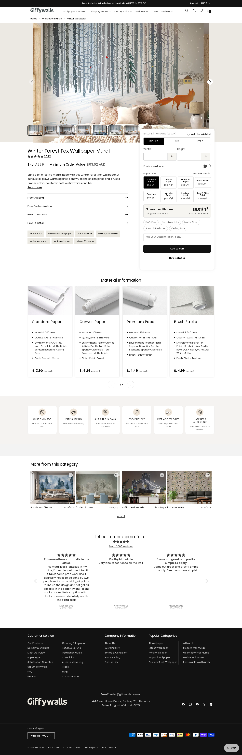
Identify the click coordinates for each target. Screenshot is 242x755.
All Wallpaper (156, 643)
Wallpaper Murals (52, 18)
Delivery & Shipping (38, 648)
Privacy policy (54, 747)
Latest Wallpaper (158, 648)
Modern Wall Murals (194, 648)
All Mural (188, 643)
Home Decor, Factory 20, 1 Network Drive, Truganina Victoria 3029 (121, 703)
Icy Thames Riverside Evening (133, 507)
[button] (76, 11)
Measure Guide (36, 652)
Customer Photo (71, 676)
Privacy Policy (112, 657)
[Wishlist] (201, 10)
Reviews (32, 676)
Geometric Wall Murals (196, 652)
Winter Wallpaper (76, 18)
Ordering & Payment (74, 643)
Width (147, 149)
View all (121, 516)
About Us (110, 643)
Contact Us (111, 662)
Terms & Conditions (116, 652)
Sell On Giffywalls (37, 666)
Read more (34, 187)
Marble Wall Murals (193, 657)
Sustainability (112, 648)
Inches (153, 141)
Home (33, 18)
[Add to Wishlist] (71, 475)
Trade (65, 666)
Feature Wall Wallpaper (59, 233)
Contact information (72, 747)
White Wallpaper (62, 241)
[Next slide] (130, 384)
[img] (121, 541)
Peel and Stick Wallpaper (163, 662)
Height (181, 149)
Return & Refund (71, 648)
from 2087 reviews (121, 546)
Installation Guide (72, 652)
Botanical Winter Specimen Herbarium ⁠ (179, 507)
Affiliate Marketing (72, 662)
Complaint (68, 657)
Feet (200, 141)
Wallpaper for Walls (108, 233)
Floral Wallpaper (158, 652)
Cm (177, 141)
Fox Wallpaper (85, 233)
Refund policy (91, 747)
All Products (36, 233)
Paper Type (33, 657)
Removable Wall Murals (196, 662)
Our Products (35, 643)
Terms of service (108, 747)
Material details (202, 173)
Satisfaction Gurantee (40, 662)
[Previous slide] (111, 384)
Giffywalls (39, 747)
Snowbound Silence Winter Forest (41, 507)
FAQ (29, 671)
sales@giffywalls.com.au (121, 694)
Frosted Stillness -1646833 (84, 507)
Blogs (65, 671)
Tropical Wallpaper (159, 657)
